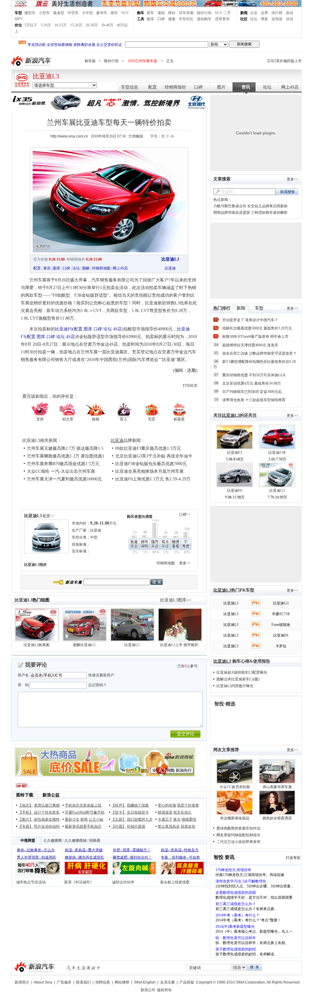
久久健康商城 (75, 840)
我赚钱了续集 (138, 805)
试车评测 (186, 13)
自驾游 (276, 19)
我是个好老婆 (188, 805)
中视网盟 (27, 840)
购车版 (90, 61)
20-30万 (92, 25)
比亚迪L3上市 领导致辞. (179, 645)
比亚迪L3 (46, 76)
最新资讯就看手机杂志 (83, 826)
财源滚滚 (165, 812)
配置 (152, 87)
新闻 (244, 13)
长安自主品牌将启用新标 (267, 206)
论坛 (253, 19)
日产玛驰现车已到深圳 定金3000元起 (252, 391)
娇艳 (84, 819)
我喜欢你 (188, 826)
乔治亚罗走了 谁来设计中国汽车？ (250, 320)
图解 (86, 268)
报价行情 (204, 13)
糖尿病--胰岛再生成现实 (84, 857)
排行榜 (276, 13)
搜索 (171, 19)
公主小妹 (96, 819)
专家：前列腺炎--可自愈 (180, 857)
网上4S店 (290, 87)
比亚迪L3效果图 (37, 645)
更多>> (185, 563)
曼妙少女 (72, 819)
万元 (103, 523)
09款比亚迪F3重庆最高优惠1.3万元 (148, 448)
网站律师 (122, 982)
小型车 (44, 13)
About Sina (43, 982)
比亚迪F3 (234, 452)
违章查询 (222, 19)
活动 (289, 19)
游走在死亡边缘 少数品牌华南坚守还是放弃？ (259, 353)
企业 (253, 13)
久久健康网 (52, 840)
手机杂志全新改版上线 (83, 805)
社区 (244, 19)
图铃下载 (24, 795)
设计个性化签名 (47, 812)
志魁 (191, 370)
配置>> (48, 516)
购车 (140, 13)
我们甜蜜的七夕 (140, 819)
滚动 (289, 13)
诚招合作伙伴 (123, 882)
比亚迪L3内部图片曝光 (234, 686)
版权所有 (164, 990)
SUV (125, 13)
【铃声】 (118, 805)
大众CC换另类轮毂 (234, 787)
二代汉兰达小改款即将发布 (238, 842)
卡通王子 (165, 819)
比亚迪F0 (63, 329)
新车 (150, 13)
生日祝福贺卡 (138, 812)
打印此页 (190, 385)
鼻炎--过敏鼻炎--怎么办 (36, 850)
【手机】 (25, 812)
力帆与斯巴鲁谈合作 (229, 206)
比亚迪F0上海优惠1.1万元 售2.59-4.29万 (152, 479)
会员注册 (167, 982)
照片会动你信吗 (47, 826)
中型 (94, 537)
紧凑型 (58, 13)
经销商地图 (101, 268)
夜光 (177, 819)
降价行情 (111, 61)
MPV (19, 19)
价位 (18, 25)
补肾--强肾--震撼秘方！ (132, 850)
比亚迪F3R (277, 452)
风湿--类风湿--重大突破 (84, 850)
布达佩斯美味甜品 (234, 818)
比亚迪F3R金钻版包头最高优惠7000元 (151, 463)
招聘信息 (102, 982)
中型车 (73, 13)
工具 (140, 19)
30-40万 (107, 25)
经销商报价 (175, 87)
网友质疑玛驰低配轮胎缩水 (238, 835)
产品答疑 (186, 982)
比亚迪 (170, 268)
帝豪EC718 (280, 614)
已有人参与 (187, 666)
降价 (171, 13)
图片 (221, 87)
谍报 (161, 13)
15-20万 (76, 25)
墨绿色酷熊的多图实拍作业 (238, 828)
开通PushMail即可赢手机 (85, 812)
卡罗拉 (280, 646)
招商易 (94, 840)
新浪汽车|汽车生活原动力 (83, 968)
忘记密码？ (97, 685)
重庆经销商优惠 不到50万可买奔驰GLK (254, 375)
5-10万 (46, 25)
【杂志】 (25, 805)
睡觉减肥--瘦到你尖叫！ (132, 857)
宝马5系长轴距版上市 (284, 61)
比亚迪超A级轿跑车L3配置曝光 (241, 672)
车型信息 (129, 87)
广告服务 (64, 982)
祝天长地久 (182, 812)
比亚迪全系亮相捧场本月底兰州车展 (149, 471)
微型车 (29, 13)
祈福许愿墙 (136, 826)
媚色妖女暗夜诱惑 (277, 818)
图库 (150, 19)
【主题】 (118, 819)
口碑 (161, 19)
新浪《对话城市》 (79, 882)
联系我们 (83, 982)
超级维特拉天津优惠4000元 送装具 (250, 345)
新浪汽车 (31, 61)
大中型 (87, 13)
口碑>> (185, 514)
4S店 (117, 329)
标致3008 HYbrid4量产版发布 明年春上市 (255, 336)
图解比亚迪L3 (84, 645)
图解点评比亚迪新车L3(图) (238, 679)
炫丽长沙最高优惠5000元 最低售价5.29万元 (257, 328)
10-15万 (60, 25)
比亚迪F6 (234, 490)
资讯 (245, 87)
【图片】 (25, 819)
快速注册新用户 (101, 675)
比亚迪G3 (277, 490)
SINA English (145, 982)
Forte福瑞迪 (280, 625)
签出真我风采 (169, 826)
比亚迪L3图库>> (175, 600)
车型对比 (186, 19)
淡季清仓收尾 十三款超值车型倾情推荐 (253, 400)
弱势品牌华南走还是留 (231, 212)
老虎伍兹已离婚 (47, 805)
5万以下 (30, 25)
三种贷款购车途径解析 (269, 212)
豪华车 (101, 13)
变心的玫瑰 (167, 805)
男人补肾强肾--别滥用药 (36, 857)
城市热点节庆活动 (31, 882)
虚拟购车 (204, 19)
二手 (227, 13)
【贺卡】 (118, 812)
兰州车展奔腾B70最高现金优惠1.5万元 (63, 463)
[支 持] (39, 409)
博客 (264, 19)
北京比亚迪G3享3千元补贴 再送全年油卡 (153, 456)
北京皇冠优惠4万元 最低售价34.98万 (251, 383)
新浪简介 (22, 982)
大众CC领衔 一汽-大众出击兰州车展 (61, 471)
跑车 (114, 13)
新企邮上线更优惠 (175, 882)
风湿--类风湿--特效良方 (180, 850)
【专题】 (25, 826)
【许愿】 (118, 826)
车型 (18, 13)
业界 (264, 13)
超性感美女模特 (47, 819)
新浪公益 (51, 795)
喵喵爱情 (189, 819)
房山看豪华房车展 (277, 787)
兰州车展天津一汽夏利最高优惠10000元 (64, 479)
